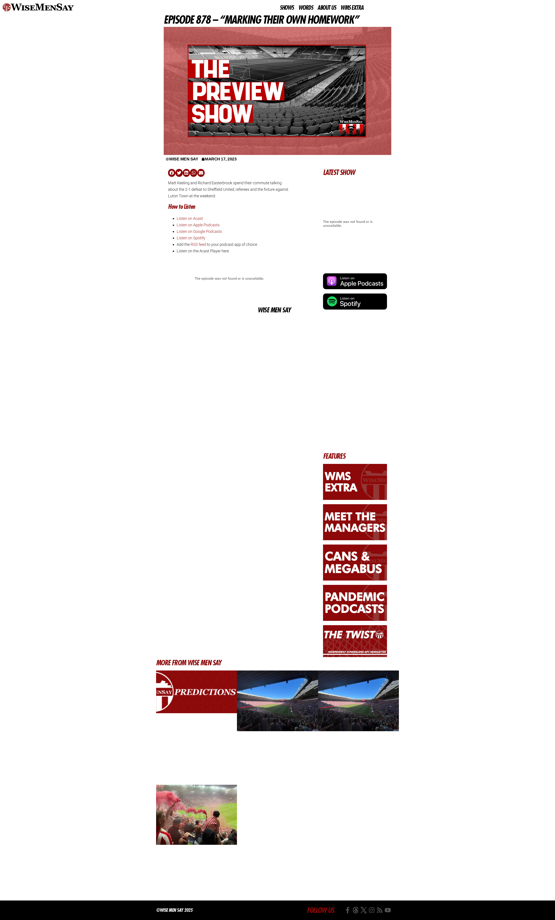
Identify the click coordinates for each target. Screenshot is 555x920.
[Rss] (380, 910)
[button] (171, 173)
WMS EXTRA (352, 8)
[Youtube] (388, 910)
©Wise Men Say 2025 (174, 910)
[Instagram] (372, 910)
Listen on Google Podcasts (199, 231)
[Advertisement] (229, 347)
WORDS (305, 8)
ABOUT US (326, 8)
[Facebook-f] (347, 910)
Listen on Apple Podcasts (198, 225)
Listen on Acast (190, 218)
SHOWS (287, 8)
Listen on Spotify (191, 238)
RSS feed (198, 244)
